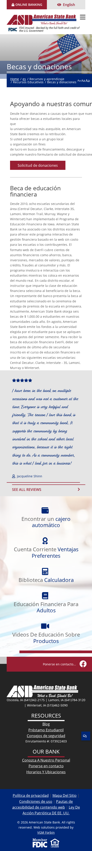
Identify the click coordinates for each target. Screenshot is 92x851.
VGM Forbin (46, 832)
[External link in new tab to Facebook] (83, 664)
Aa (79, 80)
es (24, 79)
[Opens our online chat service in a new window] (85, 736)
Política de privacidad (31, 795)
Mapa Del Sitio (64, 795)
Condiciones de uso (35, 801)
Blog (46, 724)
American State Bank (43, 17)
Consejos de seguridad (46, 735)
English (69, 4)
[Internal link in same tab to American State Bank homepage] (42, 690)
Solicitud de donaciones (38, 165)
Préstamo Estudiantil (46, 730)
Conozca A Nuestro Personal (46, 760)
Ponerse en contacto (46, 766)
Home (14, 79)
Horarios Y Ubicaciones (46, 772)
